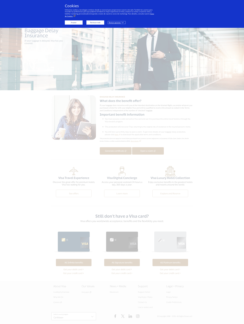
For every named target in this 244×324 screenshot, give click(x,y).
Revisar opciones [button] (115, 22)
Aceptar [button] (74, 22)
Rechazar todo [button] (95, 22)
